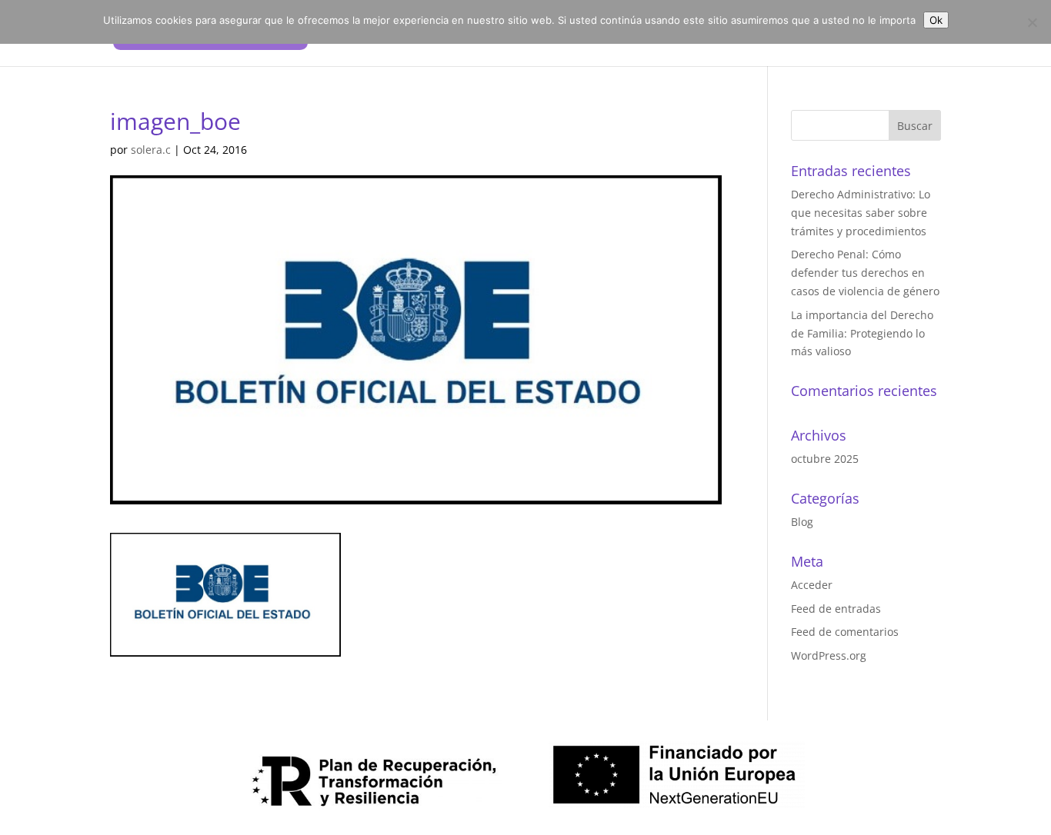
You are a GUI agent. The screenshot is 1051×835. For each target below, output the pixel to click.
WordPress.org (828, 655)
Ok (936, 20)
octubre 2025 (825, 458)
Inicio (586, 34)
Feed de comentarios (845, 631)
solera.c (151, 149)
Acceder (811, 584)
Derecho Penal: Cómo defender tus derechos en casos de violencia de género (865, 272)
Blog (802, 521)
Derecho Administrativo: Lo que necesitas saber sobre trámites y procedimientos (860, 212)
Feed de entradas (836, 608)
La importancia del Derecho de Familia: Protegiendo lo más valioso (862, 333)
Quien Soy (649, 34)
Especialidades (738, 34)
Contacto (884, 34)
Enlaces (818, 34)
